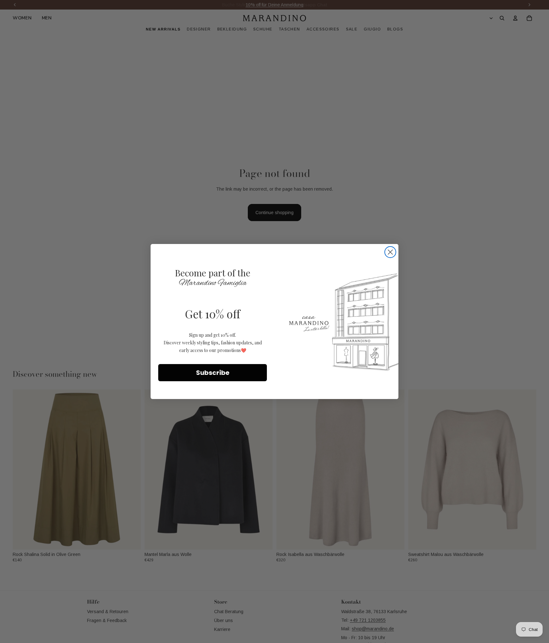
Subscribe (212, 372)
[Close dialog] (390, 252)
